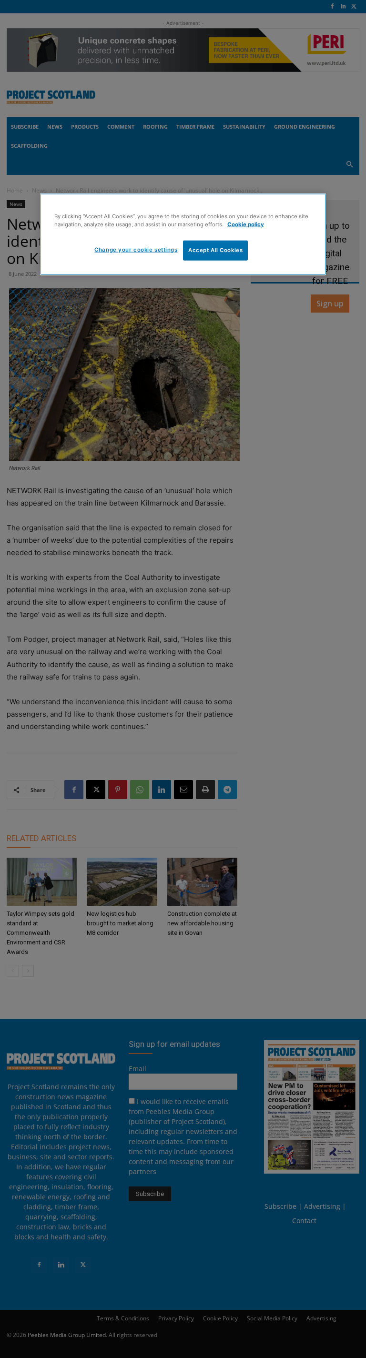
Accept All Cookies (215, 249)
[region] (183, 234)
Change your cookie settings (135, 249)
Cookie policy (245, 224)
